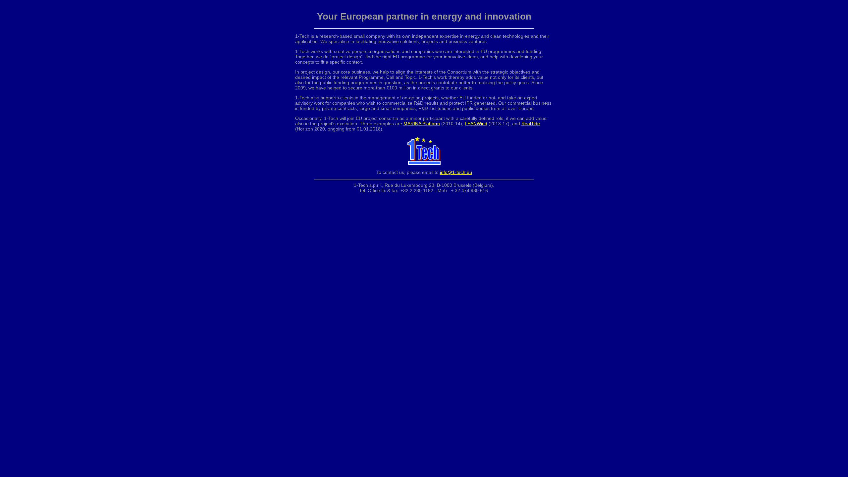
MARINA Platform (421, 123)
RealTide (530, 123)
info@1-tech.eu (456, 172)
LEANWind (476, 123)
